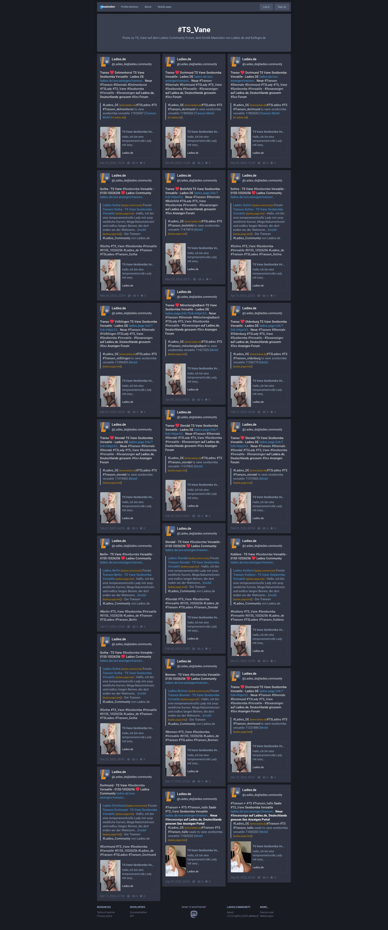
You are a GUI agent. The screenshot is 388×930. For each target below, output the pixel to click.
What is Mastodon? (194, 907)
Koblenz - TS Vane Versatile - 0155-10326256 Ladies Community (259, 586)
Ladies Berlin (122, 570)
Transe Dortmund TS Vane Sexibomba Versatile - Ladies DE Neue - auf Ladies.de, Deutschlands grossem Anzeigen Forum (259, 709)
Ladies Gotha (122, 205)
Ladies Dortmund (125, 805)
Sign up (282, 6)
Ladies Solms (253, 205)
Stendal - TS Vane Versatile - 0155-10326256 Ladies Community (193, 574)
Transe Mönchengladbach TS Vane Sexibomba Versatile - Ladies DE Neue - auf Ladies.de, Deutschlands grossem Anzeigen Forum (193, 329)
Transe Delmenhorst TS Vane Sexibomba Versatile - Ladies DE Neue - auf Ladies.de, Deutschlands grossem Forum (128, 95)
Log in (266, 6)
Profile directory (129, 6)
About (148, 6)
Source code (266, 912)
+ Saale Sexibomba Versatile (259, 820)
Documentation (138, 912)
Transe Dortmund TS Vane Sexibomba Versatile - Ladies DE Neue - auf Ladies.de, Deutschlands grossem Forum (193, 95)
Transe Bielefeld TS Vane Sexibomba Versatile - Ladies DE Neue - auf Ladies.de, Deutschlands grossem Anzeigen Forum (193, 211)
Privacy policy (104, 916)
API (132, 916)
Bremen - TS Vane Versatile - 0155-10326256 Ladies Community (193, 707)
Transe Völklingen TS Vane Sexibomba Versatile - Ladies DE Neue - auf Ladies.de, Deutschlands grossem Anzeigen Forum (128, 344)
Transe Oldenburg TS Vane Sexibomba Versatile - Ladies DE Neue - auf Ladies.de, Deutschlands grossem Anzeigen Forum (259, 344)
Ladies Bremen (189, 691)
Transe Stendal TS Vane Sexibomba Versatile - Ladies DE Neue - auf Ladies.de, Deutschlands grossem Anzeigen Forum (193, 448)
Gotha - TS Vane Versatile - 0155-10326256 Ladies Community (128, 221)
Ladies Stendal (188, 558)
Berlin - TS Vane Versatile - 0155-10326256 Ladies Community (128, 586)
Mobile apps (164, 6)
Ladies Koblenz (254, 570)
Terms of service (106, 912)
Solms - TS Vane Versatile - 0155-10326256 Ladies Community (258, 221)
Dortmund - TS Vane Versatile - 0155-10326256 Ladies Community (128, 820)
